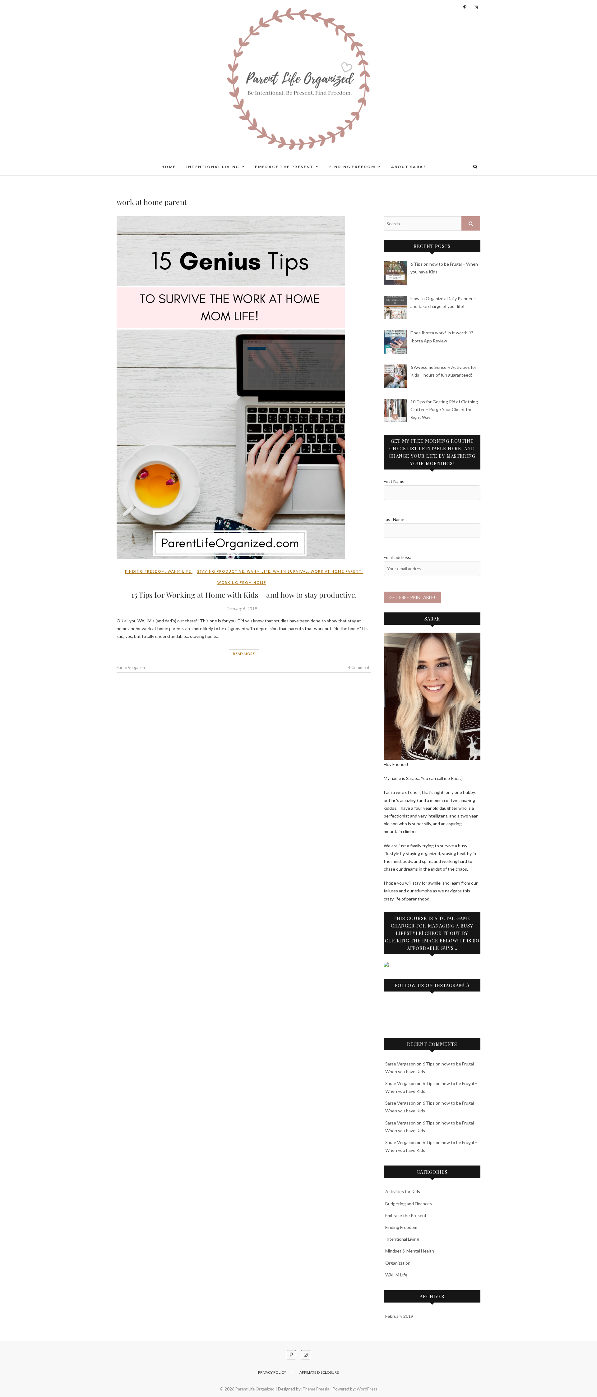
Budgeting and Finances (408, 1203)
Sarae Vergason (131, 667)
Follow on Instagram (436, 1019)
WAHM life (259, 571)
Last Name (394, 519)
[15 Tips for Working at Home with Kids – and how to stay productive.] (244, 387)
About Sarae (408, 166)
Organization (397, 1263)
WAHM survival (290, 571)
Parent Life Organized (154, 163)
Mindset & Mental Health (409, 1250)
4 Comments (359, 667)
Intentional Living (212, 166)
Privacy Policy (272, 1372)
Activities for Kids (402, 1191)
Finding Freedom (352, 166)
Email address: (397, 557)
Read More (244, 654)
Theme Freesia (316, 1388)
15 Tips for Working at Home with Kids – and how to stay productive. (244, 595)
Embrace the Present (284, 166)
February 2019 (399, 1316)
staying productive (220, 571)
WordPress (367, 1388)
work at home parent (336, 571)
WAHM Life (179, 571)
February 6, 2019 (241, 608)
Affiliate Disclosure (319, 1372)
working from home (241, 582)
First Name (394, 481)
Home (168, 166)
